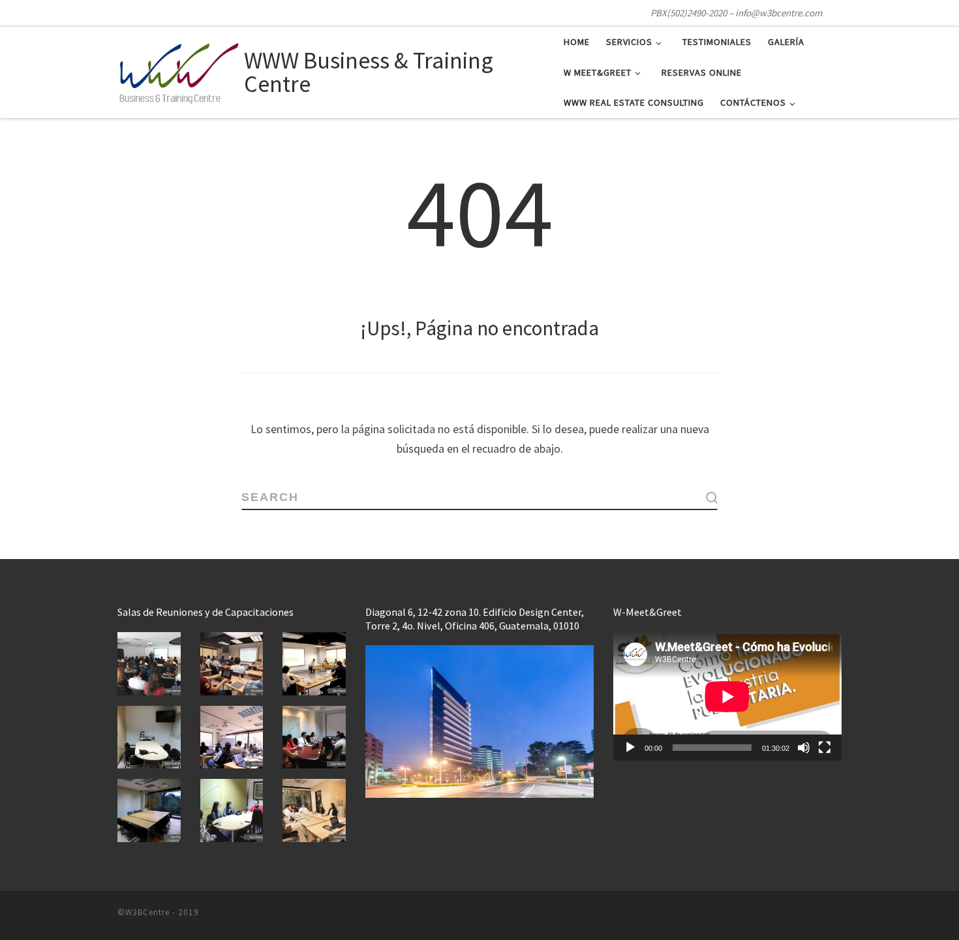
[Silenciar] (803, 747)
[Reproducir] (630, 747)
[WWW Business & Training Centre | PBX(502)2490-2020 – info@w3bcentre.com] (178, 70)
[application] (727, 696)
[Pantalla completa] (824, 747)
